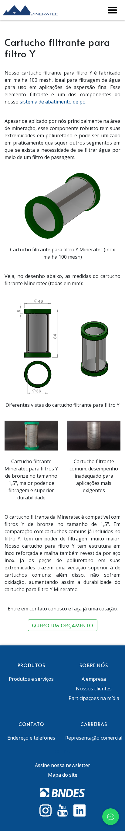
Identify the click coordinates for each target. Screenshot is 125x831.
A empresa (94, 679)
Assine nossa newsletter (62, 765)
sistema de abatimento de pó (53, 101)
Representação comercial (93, 737)
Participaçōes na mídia (94, 698)
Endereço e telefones (31, 737)
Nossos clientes (94, 688)
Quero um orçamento (62, 625)
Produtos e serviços (31, 679)
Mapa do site (62, 775)
